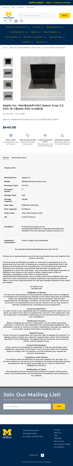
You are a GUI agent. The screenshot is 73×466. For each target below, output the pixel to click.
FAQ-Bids (58, 438)
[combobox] (37, 15)
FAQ (13, 7)
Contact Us (33, 455)
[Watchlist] (5, 21)
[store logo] (8, 15)
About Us (6, 7)
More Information (19, 158)
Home (5, 48)
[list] (36, 35)
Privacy (57, 430)
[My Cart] (21, 21)
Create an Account (62, 3)
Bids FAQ (21, 7)
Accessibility (59, 447)
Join (59, 406)
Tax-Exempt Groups (62, 444)
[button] (8, 62)
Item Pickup (30, 7)
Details (6, 158)
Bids (65, 15)
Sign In (49, 3)
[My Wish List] (10, 21)
